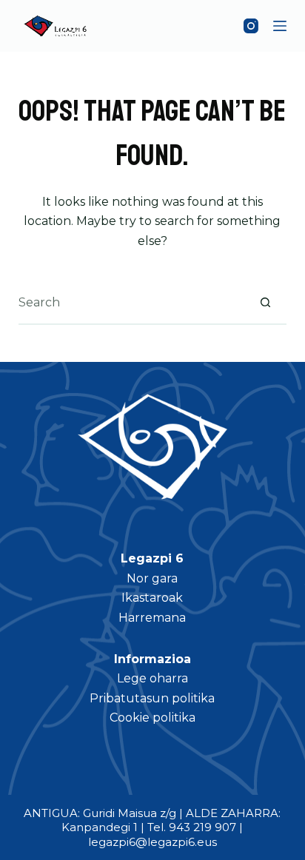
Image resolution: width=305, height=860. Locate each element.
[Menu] (279, 26)
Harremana (152, 618)
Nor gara (152, 578)
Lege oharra (152, 678)
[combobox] (131, 302)
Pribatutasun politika (152, 698)
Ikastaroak (152, 598)
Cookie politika (152, 717)
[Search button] (265, 301)
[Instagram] (251, 26)
